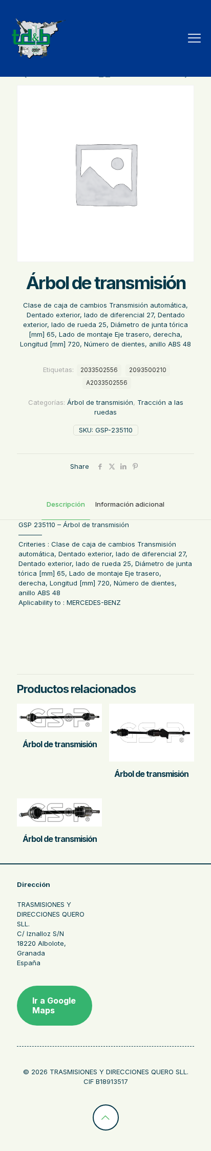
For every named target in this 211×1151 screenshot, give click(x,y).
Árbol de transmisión (100, 402)
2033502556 (99, 370)
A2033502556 (107, 382)
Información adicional (129, 504)
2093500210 (147, 370)
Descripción (66, 504)
